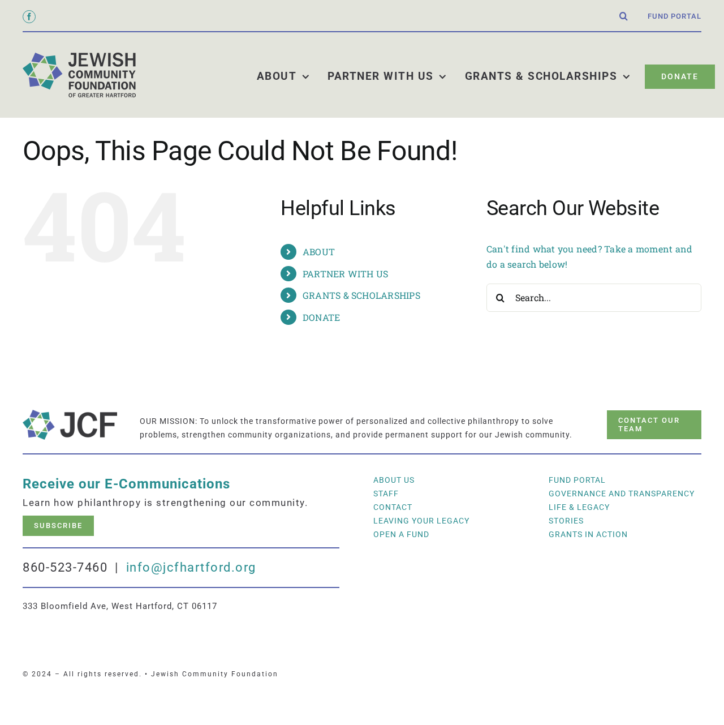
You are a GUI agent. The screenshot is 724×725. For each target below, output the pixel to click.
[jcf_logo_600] (79, 57)
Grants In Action (588, 534)
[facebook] (29, 16)
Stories (566, 520)
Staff (386, 493)
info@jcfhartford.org (191, 567)
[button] (623, 16)
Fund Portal (577, 479)
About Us (394, 479)
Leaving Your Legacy (421, 520)
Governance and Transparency (622, 493)
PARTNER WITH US (346, 274)
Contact (392, 507)
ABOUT (319, 252)
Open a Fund (401, 534)
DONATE (321, 317)
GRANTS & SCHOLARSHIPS (361, 295)
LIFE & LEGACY (579, 507)
